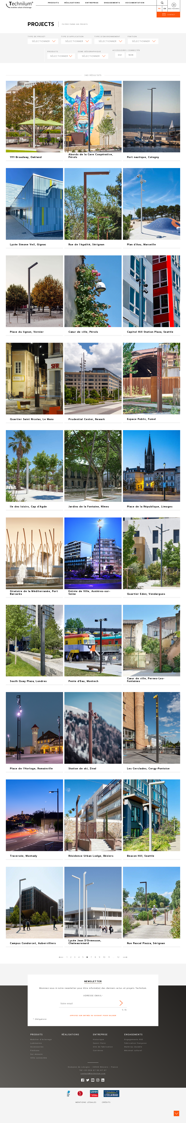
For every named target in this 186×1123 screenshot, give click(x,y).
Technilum (19, 4)
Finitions (34, 1050)
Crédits (106, 1102)
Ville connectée (38, 1058)
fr (159, 8)
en (165, 8)
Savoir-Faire (99, 1043)
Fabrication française (135, 1043)
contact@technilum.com (93, 1073)
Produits (52, 51)
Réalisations (72, 2)
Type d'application (72, 36)
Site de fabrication (103, 1047)
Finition (132, 36)
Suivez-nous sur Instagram (97, 1079)
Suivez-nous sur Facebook (81, 1079)
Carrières (98, 1050)
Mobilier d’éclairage (41, 1039)
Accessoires (37, 1047)
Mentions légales (86, 1102)
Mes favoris (173, 9)
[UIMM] (94, 1093)
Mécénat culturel (133, 1050)
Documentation (135, 2)
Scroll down (176, 1113)
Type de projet (36, 36)
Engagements (112, 2)
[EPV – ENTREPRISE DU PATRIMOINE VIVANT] (80, 1093)
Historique (98, 1039)
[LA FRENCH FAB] (68, 1093)
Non (131, 55)
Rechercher (162, 2)
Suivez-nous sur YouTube (92, 1079)
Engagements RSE (133, 1039)
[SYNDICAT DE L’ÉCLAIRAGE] (111, 1093)
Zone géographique (89, 51)
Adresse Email (93, 995)
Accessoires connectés (126, 50)
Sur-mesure (36, 1054)
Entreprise (92, 2)
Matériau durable (133, 1047)
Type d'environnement (107, 36)
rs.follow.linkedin (102, 1079)
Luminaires (36, 1043)
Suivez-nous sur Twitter (87, 1079)
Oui (120, 55)
